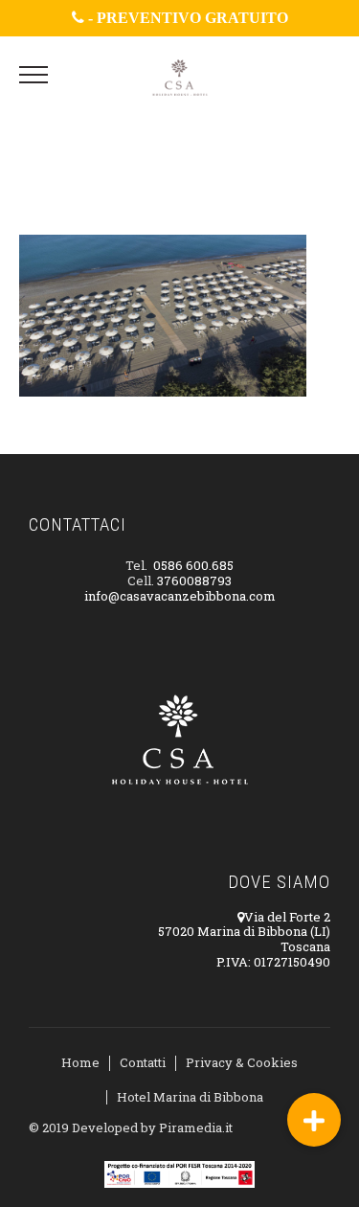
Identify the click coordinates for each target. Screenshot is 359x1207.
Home (80, 1062)
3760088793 (194, 580)
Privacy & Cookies (242, 1062)
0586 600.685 (193, 565)
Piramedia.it (196, 1127)
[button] (314, 1120)
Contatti (143, 1062)
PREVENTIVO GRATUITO (192, 18)
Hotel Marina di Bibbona (190, 1096)
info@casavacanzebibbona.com (180, 595)
